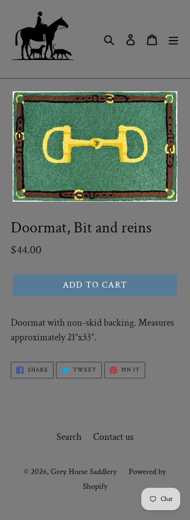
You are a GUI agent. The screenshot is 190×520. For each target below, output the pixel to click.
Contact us (113, 437)
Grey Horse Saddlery (84, 471)
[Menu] (173, 39)
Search (69, 437)
